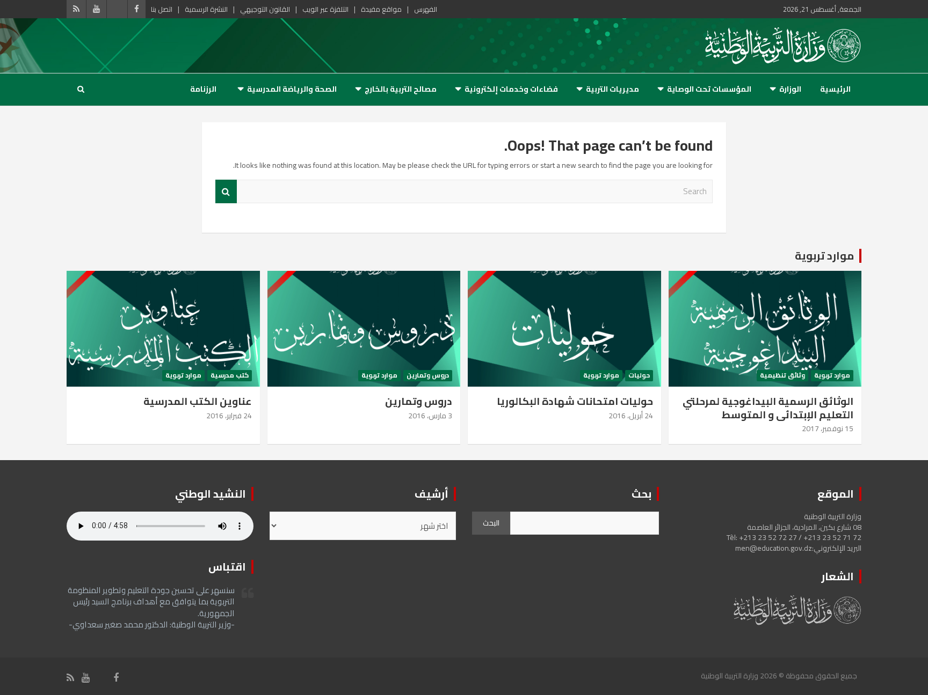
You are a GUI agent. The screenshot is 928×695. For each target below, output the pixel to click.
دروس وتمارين (428, 375)
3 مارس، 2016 (430, 416)
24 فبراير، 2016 (229, 416)
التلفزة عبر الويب (325, 9)
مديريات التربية (612, 89)
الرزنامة (203, 89)
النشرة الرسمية (206, 9)
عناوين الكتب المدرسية (197, 401)
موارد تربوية (824, 255)
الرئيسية (835, 89)
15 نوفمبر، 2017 (827, 428)
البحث (491, 523)
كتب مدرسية (230, 375)
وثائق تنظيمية (782, 375)
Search (226, 192)
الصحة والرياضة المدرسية (292, 89)
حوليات (639, 375)
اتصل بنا (161, 9)
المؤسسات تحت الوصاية (709, 89)
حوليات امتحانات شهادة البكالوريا (575, 401)
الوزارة (790, 89)
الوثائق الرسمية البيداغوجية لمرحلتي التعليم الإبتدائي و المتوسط (768, 407)
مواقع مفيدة (381, 9)
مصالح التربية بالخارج (401, 89)
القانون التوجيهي (265, 9)
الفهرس (425, 9)
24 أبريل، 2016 (630, 416)
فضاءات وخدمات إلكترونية (511, 89)
